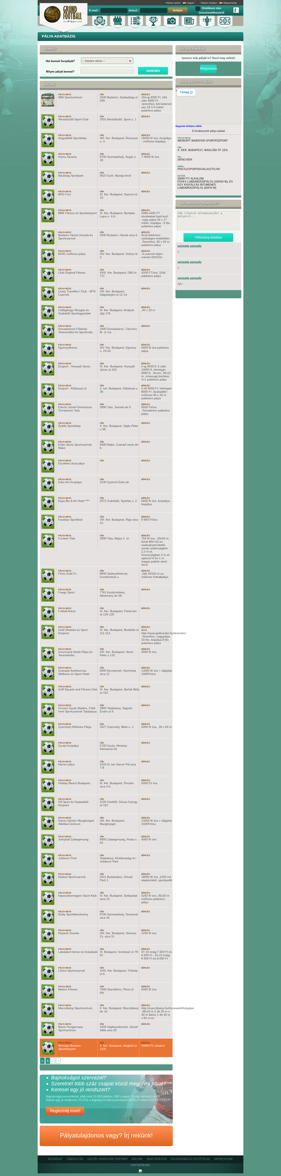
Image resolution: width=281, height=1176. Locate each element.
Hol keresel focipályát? (60, 61)
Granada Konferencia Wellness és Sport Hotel (73, 672)
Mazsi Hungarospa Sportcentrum (70, 1028)
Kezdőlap (55, 1159)
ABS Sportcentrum (70, 97)
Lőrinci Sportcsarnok (71, 970)
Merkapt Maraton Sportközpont (69, 1047)
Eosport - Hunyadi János (74, 366)
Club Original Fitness (71, 272)
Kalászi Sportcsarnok (72, 876)
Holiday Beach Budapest (74, 783)
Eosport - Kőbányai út (72, 388)
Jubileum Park (67, 858)
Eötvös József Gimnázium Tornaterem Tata (75, 408)
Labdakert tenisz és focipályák (78, 951)
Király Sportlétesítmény (73, 914)
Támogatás (74, 1159)
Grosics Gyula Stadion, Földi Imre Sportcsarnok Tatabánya (77, 709)
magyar (190, 3)
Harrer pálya (66, 764)
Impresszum (223, 1159)
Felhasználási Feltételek (190, 1159)
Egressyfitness (67, 347)
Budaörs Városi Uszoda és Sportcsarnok (75, 236)
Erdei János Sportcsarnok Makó (75, 446)
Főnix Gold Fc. (67, 573)
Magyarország (230, 3)
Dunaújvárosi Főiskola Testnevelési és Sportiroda (75, 330)
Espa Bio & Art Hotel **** (73, 500)
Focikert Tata (66, 538)
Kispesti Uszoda (68, 933)
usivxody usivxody (189, 245)
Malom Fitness (67, 989)
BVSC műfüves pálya (72, 253)
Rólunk (137, 1159)
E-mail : (94, 10)
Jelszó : (134, 10)
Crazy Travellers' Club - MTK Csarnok (77, 293)
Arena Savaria (67, 156)
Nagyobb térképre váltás (188, 126)
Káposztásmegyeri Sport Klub (77, 895)
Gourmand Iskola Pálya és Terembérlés (75, 653)
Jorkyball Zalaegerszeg (73, 839)
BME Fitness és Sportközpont (77, 213)
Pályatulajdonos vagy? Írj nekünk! (106, 1135)
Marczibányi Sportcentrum (75, 1008)
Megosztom (208, 68)
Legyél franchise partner (107, 1159)
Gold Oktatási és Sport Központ (73, 631)
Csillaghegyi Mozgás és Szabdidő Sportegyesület (74, 311)
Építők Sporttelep (69, 426)
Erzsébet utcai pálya (71, 463)
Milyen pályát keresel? (60, 71)
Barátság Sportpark (71, 175)
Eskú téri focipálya (70, 482)
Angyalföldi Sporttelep (72, 138)
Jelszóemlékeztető (211, 12)
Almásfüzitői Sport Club (73, 119)
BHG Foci (64, 194)
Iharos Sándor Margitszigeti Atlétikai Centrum (76, 822)
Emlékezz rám (211, 8)
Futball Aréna (66, 611)
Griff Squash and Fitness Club (77, 689)
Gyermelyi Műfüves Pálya (74, 727)
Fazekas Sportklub (70, 519)
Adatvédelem (157, 1159)
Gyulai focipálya (68, 745)
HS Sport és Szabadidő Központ (73, 803)
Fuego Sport (66, 592)
